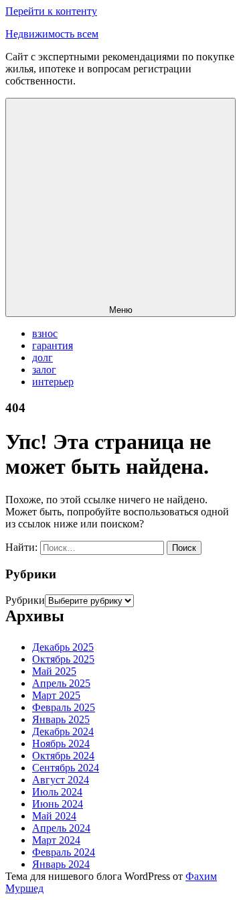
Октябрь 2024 (63, 755)
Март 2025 (56, 695)
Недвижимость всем (51, 34)
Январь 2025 (61, 719)
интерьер (53, 381)
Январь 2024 (61, 864)
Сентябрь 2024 (65, 767)
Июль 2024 (57, 791)
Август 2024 (60, 779)
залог (44, 369)
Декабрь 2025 (63, 647)
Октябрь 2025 (63, 659)
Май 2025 (54, 671)
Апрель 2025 (61, 683)
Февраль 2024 (63, 852)
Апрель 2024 (61, 828)
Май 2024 (54, 816)
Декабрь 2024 (63, 731)
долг (42, 357)
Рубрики (25, 600)
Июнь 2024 (57, 804)
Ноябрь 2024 (61, 743)
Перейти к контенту (51, 11)
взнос (45, 333)
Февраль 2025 (63, 707)
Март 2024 (56, 840)
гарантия (52, 345)
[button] (120, 207)
